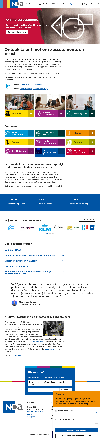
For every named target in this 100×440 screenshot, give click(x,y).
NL (92, 4)
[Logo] (12, 4)
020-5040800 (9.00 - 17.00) (36, 413)
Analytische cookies (66, 411)
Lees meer (49, 349)
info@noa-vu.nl (33, 417)
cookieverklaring (81, 404)
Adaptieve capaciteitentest (31, 85)
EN (97, 4)
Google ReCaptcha (66, 419)
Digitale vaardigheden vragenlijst (34, 89)
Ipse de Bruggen (35, 341)
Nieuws (18, 355)
